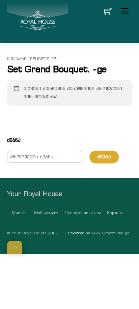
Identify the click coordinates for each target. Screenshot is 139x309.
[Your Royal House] (37, 20)
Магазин (20, 212)
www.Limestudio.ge (110, 233)
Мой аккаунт (46, 212)
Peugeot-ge (43, 58)
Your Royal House (29, 233)
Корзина (114, 212)
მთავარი (16, 58)
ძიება (104, 157)
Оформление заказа (82, 212)
